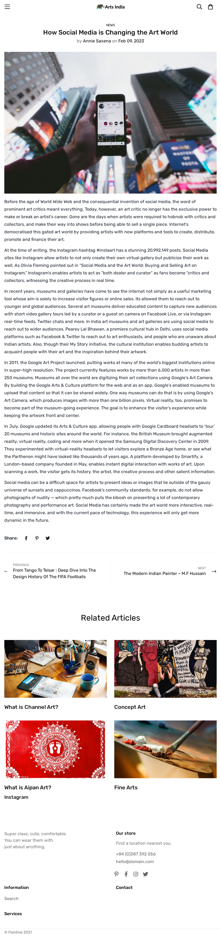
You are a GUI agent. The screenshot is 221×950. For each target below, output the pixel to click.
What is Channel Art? (31, 707)
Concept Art (130, 707)
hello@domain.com (135, 861)
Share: (11, 538)
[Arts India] (110, 7)
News (110, 25)
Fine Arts (126, 787)
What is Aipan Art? (27, 787)
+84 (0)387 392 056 (136, 854)
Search (11, 898)
